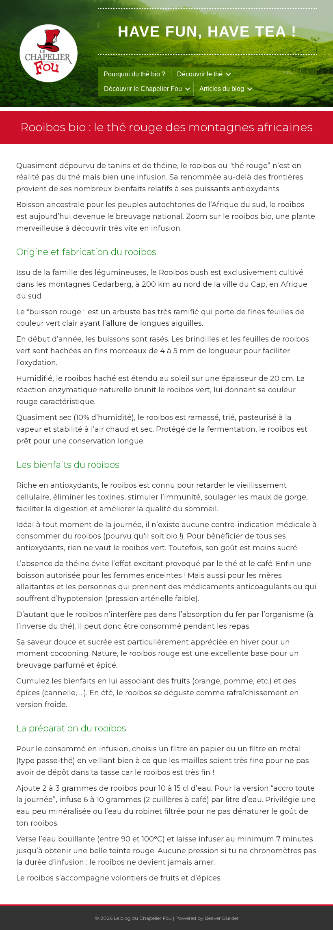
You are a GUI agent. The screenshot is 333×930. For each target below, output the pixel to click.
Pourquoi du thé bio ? (134, 74)
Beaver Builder (222, 918)
